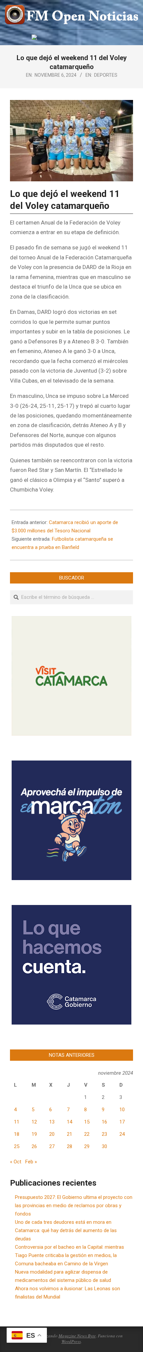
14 (69, 1122)
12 (34, 1122)
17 (122, 1122)
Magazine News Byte (77, 1336)
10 (122, 1110)
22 (86, 1134)
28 (69, 1146)
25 (16, 1146)
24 (122, 1134)
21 (69, 1134)
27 (52, 1146)
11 (16, 1122)
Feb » (31, 1162)
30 (104, 1146)
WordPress (71, 1341)
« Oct (15, 1162)
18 (16, 1134)
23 (104, 1134)
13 (52, 1122)
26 (34, 1146)
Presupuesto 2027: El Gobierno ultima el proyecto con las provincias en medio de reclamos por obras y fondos (73, 1205)
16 (104, 1122)
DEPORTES (105, 75)
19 (34, 1134)
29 (86, 1146)
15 (86, 1122)
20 (52, 1134)
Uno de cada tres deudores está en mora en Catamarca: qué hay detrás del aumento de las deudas (66, 1230)
